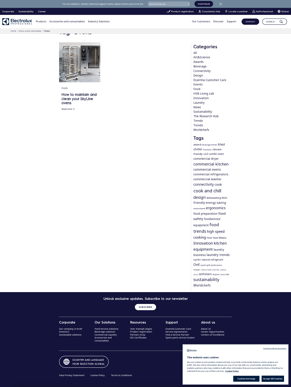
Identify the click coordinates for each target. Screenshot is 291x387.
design (199, 197)
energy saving (216, 203)
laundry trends (218, 254)
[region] (235, 364)
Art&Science (201, 57)
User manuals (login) (141, 328)
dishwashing (213, 197)
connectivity (203, 184)
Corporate (8, 11)
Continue (204, 3)
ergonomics (216, 207)
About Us (206, 328)
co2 (205, 154)
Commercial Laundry (106, 334)
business (207, 149)
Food (196, 89)
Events (198, 84)
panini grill (205, 265)
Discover (218, 21)
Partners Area (137, 334)
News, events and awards (30, 31)
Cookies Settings (246, 378)
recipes (196, 269)
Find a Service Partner (177, 334)
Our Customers (201, 21)
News (197, 107)
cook (218, 184)
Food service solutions (106, 328)
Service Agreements (176, 331)
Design (198, 75)
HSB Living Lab (203, 93)
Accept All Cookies (272, 378)
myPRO (197, 259)
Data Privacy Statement (71, 375)
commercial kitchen (211, 164)
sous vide (224, 274)
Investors (64, 331)
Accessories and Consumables (103, 339)
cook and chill (207, 191)
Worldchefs (201, 130)
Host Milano (219, 237)
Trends (198, 121)
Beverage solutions (105, 331)
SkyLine (216, 274)
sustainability (206, 279)
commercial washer (207, 179)
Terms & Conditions (121, 375)
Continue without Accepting (274, 348)
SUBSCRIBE (145, 307)
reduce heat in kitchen (210, 270)
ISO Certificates (138, 337)
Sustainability (25, 11)
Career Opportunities (212, 331)
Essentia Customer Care (209, 80)
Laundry (199, 103)
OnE (196, 264)
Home (13, 31)
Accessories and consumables (67, 21)
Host (209, 237)
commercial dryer (206, 159)
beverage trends (209, 144)
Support (231, 21)
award (197, 144)
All (195, 53)
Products (41, 21)
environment (199, 208)
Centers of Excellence (212, 334)
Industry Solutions (99, 21)
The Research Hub (206, 116)
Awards (198, 62)
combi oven (216, 154)
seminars (205, 274)
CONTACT (250, 21)
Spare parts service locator (180, 337)
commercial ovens (207, 169)
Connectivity (202, 71)
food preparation (205, 214)
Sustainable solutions (70, 334)
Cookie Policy (97, 375)
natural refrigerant (212, 259)
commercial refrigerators (210, 174)
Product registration (141, 331)
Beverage (200, 66)
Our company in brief (70, 328)
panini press (216, 265)
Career (42, 11)
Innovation (201, 98)
